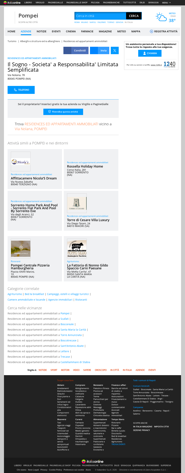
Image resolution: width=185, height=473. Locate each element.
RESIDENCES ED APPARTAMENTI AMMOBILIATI (32, 58)
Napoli (166, 410)
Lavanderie (80, 404)
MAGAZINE (105, 31)
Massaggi (97, 407)
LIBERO (28, 2)
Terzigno (169, 401)
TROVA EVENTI (118, 444)
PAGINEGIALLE (55, 2)
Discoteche (116, 433)
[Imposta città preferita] (9, 16)
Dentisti (79, 436)
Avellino (137, 410)
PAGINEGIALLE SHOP (76, 2)
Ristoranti (15, 261)
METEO (121, 31)
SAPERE (87, 370)
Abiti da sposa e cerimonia (82, 414)
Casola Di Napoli (141, 401)
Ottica (78, 410)
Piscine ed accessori (98, 392)
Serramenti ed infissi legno (63, 403)
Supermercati (99, 422)
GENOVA (119, 22)
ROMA (77, 22)
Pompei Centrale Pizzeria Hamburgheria (30, 266)
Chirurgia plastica (101, 415)
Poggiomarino (157, 401)
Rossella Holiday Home (85, 166)
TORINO (110, 22)
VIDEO (76, 370)
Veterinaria (80, 444)
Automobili (62, 447)
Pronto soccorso (83, 428)
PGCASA (95, 2)
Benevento (148, 410)
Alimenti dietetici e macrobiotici (101, 426)
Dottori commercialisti (118, 406)
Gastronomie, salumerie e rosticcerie (99, 433)
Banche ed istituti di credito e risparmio (119, 391)
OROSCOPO (101, 370)
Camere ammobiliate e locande (26, 299)
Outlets (78, 401)
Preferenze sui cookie (74, 470)
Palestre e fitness (101, 388)
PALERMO (102, 22)
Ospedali (79, 425)
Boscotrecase (68, 340)
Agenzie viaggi (63, 425)
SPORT (54, 370)
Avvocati (115, 410)
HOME (11, 31)
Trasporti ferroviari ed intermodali (63, 431)
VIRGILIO (40, 2)
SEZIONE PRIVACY (141, 430)
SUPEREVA (166, 466)
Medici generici (82, 430)
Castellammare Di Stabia (144, 398)
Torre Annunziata (71, 335)
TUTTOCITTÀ (129, 2)
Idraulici (61, 393)
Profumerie (98, 410)
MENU (165, 3)
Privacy (43, 470)
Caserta (157, 410)
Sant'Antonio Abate (72, 346)
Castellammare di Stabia (75, 362)
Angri (160, 398)
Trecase (65, 356)
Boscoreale (67, 324)
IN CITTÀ (114, 370)
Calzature (79, 396)
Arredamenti (63, 388)
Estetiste (97, 404)
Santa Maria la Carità (73, 329)
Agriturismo (73, 261)
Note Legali (33, 470)
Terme (96, 396)
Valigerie (79, 399)
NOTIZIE (41, 31)
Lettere (65, 351)
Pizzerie (115, 425)
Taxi (59, 422)
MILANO (84, 22)
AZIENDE (26, 31)
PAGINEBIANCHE (111, 2)
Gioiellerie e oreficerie (80, 392)
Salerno (136, 413)
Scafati (65, 318)
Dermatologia (99, 412)
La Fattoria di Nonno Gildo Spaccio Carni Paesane (87, 266)
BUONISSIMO (152, 466)
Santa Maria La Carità (163, 389)
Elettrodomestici (64, 391)
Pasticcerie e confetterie (99, 443)
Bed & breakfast (34, 294)
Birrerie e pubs (118, 430)
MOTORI (65, 370)
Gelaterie (97, 447)
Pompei (28, 15)
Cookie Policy (55, 470)
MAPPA (135, 31)
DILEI (142, 2)
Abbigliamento (82, 388)
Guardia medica (82, 433)
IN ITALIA (129, 22)
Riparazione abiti (83, 407)
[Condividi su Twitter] (115, 50)
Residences (116, 438)
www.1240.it (156, 65)
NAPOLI (93, 22)
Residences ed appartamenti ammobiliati (31, 174)
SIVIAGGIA (153, 2)
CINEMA (71, 31)
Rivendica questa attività (65, 111)
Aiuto (88, 470)
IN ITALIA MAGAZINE (142, 426)
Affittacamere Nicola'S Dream (34, 178)
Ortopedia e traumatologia (82, 440)
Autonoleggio (63, 436)
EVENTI (56, 31)
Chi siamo (21, 470)
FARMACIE (87, 31)
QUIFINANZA (138, 466)
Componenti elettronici (63, 414)
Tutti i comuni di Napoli (144, 380)
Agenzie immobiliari (60, 299)
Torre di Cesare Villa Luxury (88, 220)
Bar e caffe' (116, 428)
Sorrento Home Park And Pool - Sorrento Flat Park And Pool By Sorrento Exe (34, 208)
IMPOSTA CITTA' (161, 426)
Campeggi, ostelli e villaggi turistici (68, 294)
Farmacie (79, 422)
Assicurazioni (117, 396)
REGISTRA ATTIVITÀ (165, 31)
